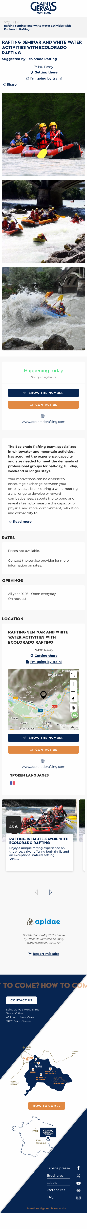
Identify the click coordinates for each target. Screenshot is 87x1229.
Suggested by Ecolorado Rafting (29, 59)
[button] (43, 134)
